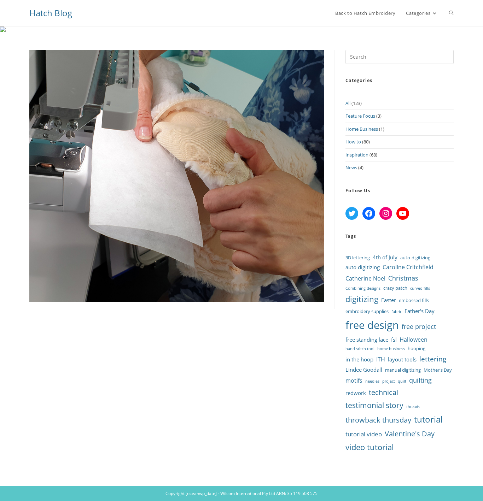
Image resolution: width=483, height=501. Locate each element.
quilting (420, 380)
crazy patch (395, 288)
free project (419, 326)
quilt (402, 381)
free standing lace (366, 339)
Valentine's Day (410, 433)
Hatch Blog (50, 13)
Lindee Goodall (363, 369)
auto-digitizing (415, 257)
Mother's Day (438, 370)
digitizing (361, 299)
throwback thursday (378, 420)
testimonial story (374, 405)
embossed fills (414, 300)
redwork (355, 392)
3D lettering (357, 257)
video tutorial (369, 447)
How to (353, 141)
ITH (380, 359)
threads (413, 406)
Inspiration (356, 155)
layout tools (402, 359)
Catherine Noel (365, 278)
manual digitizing (403, 370)
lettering (432, 359)
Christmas (403, 277)
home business (391, 348)
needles (372, 381)
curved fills (420, 288)
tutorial (428, 419)
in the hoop (359, 359)
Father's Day (420, 310)
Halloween (413, 339)
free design (372, 325)
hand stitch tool (359, 348)
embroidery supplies (367, 311)
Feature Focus (360, 116)
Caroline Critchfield (408, 267)
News (351, 167)
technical (383, 392)
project (388, 381)
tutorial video (363, 434)
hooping (416, 348)
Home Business (361, 129)
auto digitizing (362, 267)
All (347, 103)
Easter (388, 299)
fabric (396, 311)
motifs (353, 380)
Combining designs (362, 288)
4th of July (385, 257)
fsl (394, 339)
